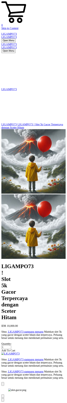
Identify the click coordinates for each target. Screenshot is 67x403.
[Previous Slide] (2, 396)
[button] (33, 350)
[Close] (2, 384)
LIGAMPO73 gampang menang (25, 331)
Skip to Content (9, 28)
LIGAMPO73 (9, 33)
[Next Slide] (2, 400)
